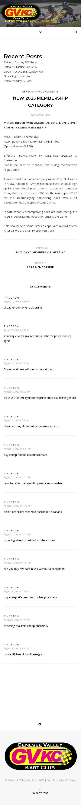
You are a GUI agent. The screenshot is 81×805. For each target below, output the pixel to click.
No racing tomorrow (17, 76)
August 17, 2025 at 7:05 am (17, 363)
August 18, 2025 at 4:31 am (17, 648)
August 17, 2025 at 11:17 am (17, 477)
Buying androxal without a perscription (28, 369)
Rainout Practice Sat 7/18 (20, 67)
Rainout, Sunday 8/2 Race (20, 62)
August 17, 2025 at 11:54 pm (17, 562)
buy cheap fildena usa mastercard (25, 455)
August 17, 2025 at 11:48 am (17, 505)
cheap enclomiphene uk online (23, 307)
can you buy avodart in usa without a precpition (34, 569)
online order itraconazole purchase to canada (33, 512)
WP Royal (70, 780)
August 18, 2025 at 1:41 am (17, 619)
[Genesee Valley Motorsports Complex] (40, 756)
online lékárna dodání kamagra (23, 654)
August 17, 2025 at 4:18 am (17, 301)
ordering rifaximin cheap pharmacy (26, 626)
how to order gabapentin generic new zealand (33, 483)
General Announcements (40, 91)
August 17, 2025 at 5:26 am (17, 330)
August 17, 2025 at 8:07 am (17, 391)
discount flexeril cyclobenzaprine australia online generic (40, 397)
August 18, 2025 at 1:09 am (17, 591)
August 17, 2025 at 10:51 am (17, 448)
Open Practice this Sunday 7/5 (23, 71)
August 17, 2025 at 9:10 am (17, 420)
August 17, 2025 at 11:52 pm (17, 534)
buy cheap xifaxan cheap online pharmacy (30, 597)
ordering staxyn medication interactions (29, 540)
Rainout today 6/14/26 (18, 81)
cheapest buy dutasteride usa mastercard (31, 426)
